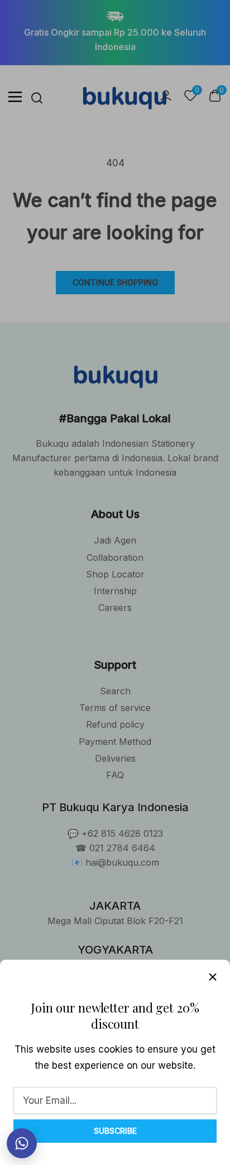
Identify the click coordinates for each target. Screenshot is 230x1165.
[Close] (213, 977)
